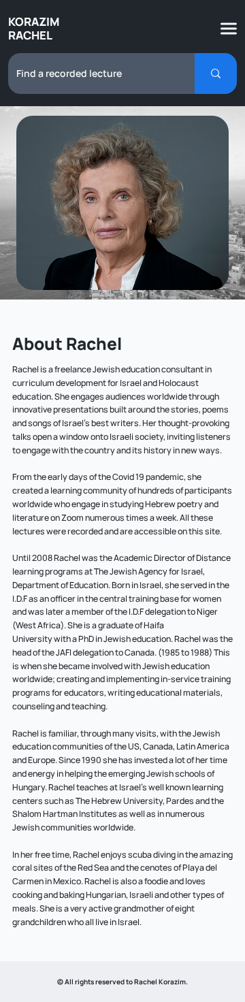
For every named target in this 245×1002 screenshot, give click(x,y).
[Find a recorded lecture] (216, 73)
